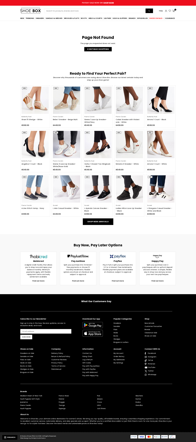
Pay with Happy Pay (90, 375)
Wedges (117, 339)
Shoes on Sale (150, 336)
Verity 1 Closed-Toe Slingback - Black (97, 165)
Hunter (138, 399)
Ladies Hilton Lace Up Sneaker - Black (129, 209)
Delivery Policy (57, 353)
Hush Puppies (25, 408)
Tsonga (62, 405)
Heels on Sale (25, 363)
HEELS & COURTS (95, 18)
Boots (116, 336)
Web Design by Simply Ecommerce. (33, 438)
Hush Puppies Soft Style (30, 399)
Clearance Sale (151, 333)
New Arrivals (149, 323)
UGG (99, 405)
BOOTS (84, 18)
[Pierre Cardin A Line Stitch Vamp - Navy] (35, 189)
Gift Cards (86, 363)
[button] (173, 11)
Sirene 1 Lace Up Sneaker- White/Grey (95, 120)
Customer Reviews (59, 359)
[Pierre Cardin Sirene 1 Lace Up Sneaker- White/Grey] (98, 100)
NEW (22, 18)
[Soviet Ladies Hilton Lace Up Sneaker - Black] (129, 189)
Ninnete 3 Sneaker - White (127, 164)
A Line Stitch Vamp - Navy (33, 208)
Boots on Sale (25, 366)
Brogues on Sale (26, 372)
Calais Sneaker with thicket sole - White (128, 120)
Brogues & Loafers (121, 342)
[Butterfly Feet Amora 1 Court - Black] (160, 100)
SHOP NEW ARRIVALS (98, 221)
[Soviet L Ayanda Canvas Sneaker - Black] (98, 189)
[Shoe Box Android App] (92, 326)
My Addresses (119, 359)
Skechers (139, 396)
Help (161, 11)
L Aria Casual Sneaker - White (66, 208)
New (24, 88)
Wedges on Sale (26, 369)
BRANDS (132, 18)
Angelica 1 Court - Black (32, 164)
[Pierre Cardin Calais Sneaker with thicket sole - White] (129, 100)
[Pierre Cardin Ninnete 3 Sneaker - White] (129, 144)
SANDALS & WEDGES (54, 18)
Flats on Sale (25, 359)
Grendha (139, 405)
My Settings (118, 363)
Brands (147, 329)
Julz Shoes (101, 408)
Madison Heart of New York (31, 396)
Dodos (138, 402)
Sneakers (117, 323)
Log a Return (87, 359)
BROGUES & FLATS (71, 18)
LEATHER (107, 18)
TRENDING (30, 18)
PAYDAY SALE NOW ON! (98, 3)
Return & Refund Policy (60, 356)
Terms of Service (58, 366)
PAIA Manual (56, 369)
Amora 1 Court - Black (156, 119)
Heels (116, 333)
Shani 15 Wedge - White (32, 119)
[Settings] (166, 11)
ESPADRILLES (142, 18)
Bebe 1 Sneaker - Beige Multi (65, 119)
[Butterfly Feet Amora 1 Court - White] (160, 144)
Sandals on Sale (26, 356)
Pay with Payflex (89, 369)
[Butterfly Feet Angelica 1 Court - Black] (35, 144)
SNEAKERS (40, 18)
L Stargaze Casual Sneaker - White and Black (159, 209)
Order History (119, 356)
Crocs (99, 402)
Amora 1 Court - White (157, 164)
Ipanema (24, 402)
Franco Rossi (64, 396)
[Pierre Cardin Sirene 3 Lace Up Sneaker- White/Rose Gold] (66, 144)
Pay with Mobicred (89, 372)
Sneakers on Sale (27, 353)
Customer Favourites (153, 326)
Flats (115, 329)
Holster (61, 399)
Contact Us (87, 353)
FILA (98, 396)
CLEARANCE (170, 18)
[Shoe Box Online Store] (32, 11)
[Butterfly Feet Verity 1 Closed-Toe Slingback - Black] (98, 144)
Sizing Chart (87, 356)
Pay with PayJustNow (91, 366)
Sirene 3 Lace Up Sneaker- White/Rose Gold (64, 165)
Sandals (117, 326)
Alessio (100, 399)
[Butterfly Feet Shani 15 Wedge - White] (35, 100)
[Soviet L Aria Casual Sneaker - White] (66, 189)
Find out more (38, 281)
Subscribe (26, 337)
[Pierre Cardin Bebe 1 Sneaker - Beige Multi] (66, 100)
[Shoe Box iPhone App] (92, 335)
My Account (118, 353)
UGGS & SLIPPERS (120, 18)
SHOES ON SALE (155, 18)
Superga (62, 408)
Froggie (62, 402)
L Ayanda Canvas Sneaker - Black (96, 209)
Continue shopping (98, 49)
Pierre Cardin (25, 405)
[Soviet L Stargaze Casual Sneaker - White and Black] (160, 189)
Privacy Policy (56, 363)
